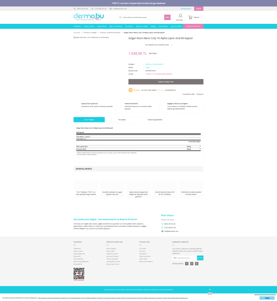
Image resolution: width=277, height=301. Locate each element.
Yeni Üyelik (142, 248)
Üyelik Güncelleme (145, 256)
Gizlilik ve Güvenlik (112, 254)
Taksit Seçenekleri (155, 119)
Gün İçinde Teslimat (112, 256)
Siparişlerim (143, 254)
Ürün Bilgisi (89, 119)
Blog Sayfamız (78, 264)
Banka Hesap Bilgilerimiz (81, 261)
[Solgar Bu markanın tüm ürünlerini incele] (136, 45)
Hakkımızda (77, 248)
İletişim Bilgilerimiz (79, 254)
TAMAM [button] (267, 298)
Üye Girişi (142, 251)
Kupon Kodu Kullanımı (146, 261)
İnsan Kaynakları (78, 259)
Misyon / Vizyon (78, 251)
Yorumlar (122, 119)
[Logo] (89, 17)
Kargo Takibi (143, 259)
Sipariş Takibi (110, 251)
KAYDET (200, 258)
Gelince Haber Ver (166, 82)
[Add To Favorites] (189, 94)
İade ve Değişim (111, 248)
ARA (167, 17)
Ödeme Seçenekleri (112, 259)
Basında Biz (77, 256)
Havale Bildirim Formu (113, 261)
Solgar (147, 67)
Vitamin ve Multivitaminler (154, 64)
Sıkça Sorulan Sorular (112, 264)
